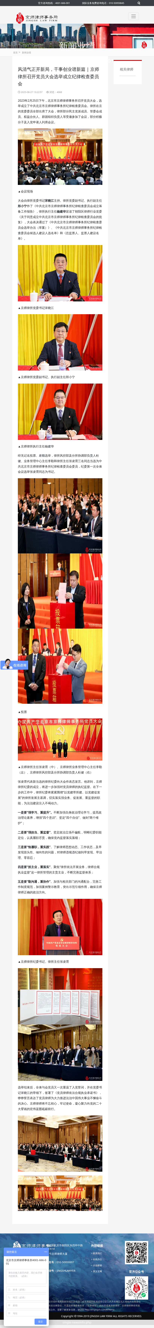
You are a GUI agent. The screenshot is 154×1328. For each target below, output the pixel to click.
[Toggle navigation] (133, 16)
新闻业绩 (26, 52)
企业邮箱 (97, 1265)
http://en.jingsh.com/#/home (100, 1309)
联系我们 (97, 1253)
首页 (15, 52)
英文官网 (97, 1271)
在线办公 (97, 1259)
